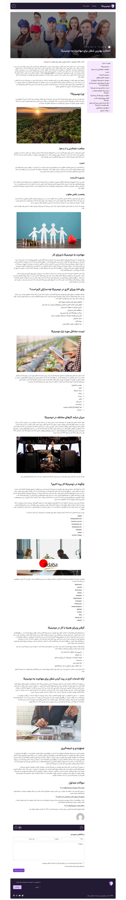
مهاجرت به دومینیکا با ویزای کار (100, 80)
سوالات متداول (104, 111)
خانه (83, 62)
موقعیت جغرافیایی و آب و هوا (100, 69)
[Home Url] (107, 6)
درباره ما (94, 6)
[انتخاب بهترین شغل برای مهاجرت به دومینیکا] (63, 35)
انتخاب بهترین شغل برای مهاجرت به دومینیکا (85, 51)
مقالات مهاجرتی (75, 62)
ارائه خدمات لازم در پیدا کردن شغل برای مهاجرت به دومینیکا (99, 104)
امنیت (107, 72)
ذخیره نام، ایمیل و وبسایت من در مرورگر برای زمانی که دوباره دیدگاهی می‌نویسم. (62, 863)
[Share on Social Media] (81, 827)
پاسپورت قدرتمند (104, 75)
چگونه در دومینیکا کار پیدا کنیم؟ (100, 96)
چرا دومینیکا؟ (105, 67)
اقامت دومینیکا (49, 73)
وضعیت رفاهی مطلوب (102, 78)
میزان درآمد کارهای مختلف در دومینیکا (100, 92)
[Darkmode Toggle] (14, 6)
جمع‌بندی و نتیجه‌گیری (102, 108)
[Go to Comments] (19, 827)
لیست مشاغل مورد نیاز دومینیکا (100, 88)
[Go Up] (16, 827)
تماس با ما (86, 6)
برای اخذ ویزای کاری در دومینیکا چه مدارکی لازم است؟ (99, 84)
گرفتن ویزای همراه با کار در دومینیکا (101, 99)
